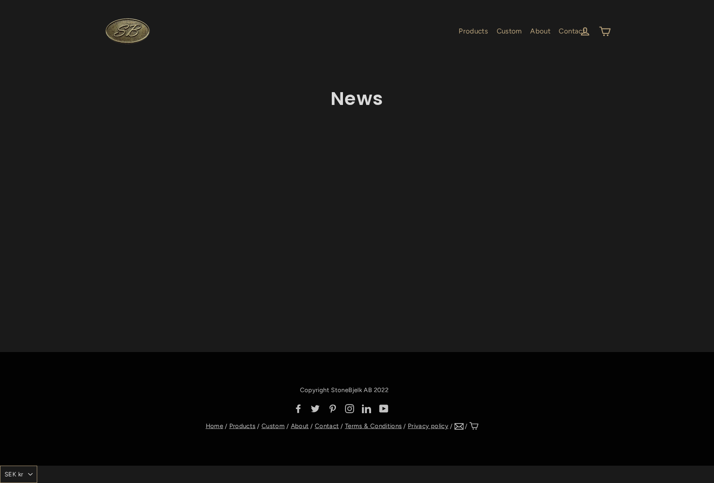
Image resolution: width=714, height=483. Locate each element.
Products (473, 31)
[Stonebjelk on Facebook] (298, 408)
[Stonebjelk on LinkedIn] (366, 408)
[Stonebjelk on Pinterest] (332, 408)
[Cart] (473, 426)
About (540, 31)
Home (215, 426)
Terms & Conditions (373, 426)
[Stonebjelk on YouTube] (383, 408)
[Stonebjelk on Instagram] (349, 408)
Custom (509, 31)
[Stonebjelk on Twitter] (315, 408)
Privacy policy (428, 426)
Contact (572, 31)
